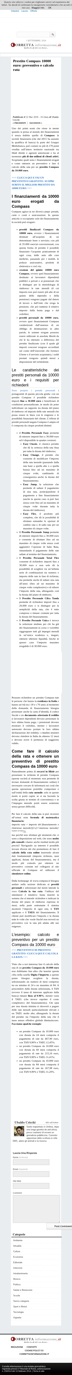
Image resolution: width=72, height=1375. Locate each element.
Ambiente (17, 1240)
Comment (17, 1193)
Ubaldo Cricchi (25, 1122)
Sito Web (17, 1181)
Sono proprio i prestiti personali (33, 390)
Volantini (15, 11)
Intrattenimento (20, 1273)
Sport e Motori (20, 1306)
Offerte (33, 11)
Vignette (17, 1317)
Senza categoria (21, 1301)
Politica (16, 1284)
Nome (20, 1157)
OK (49, 8)
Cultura (16, 1251)
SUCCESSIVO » (35, 123)
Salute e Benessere (22, 1290)
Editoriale (17, 1262)
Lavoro (24, 11)
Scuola (16, 1295)
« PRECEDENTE (19, 123)
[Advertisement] (35, 94)
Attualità (17, 1246)
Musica (16, 1279)
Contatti (32, 1346)
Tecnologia (18, 1312)
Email (20, 1169)
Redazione (17, 1346)
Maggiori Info (38, 8)
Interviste (17, 1268)
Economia (18, 1257)
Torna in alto (38, 1371)
